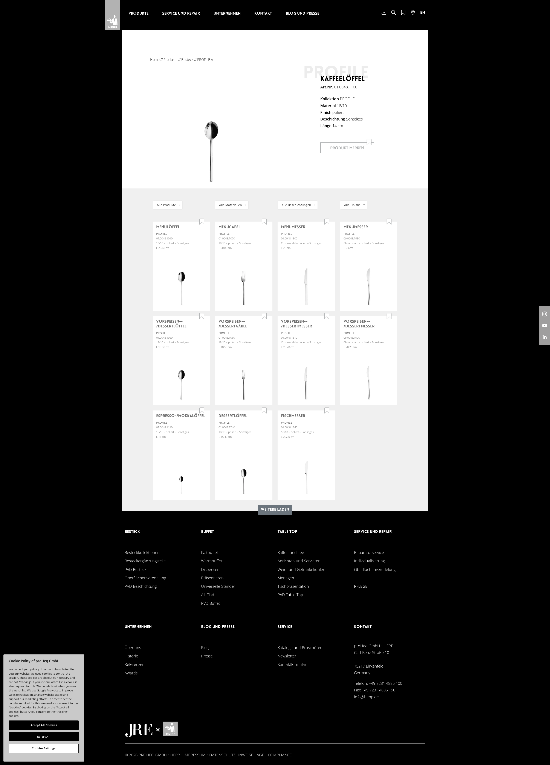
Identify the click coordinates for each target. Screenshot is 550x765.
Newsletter (287, 656)
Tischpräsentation (293, 586)
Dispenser (210, 569)
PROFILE (203, 59)
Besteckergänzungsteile (145, 560)
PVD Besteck (136, 569)
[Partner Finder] (413, 15)
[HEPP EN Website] (422, 16)
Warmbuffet (211, 560)
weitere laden (275, 510)
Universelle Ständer (218, 586)
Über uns (133, 647)
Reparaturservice (369, 552)
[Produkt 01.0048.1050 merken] (201, 316)
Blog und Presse (302, 14)
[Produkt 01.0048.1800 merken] (326, 221)
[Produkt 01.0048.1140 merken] (326, 410)
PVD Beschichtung (141, 586)
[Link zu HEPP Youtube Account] (544, 325)
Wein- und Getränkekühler (301, 569)
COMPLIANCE (280, 754)
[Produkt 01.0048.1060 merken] (264, 316)
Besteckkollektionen (142, 552)
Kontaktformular (292, 664)
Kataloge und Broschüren (300, 647)
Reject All (44, 737)
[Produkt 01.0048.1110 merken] (201, 410)
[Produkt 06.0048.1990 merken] (389, 316)
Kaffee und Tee (291, 552)
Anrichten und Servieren (299, 560)
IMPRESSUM (195, 754)
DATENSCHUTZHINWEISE (231, 754)
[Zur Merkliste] (403, 15)
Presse (207, 656)
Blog (205, 647)
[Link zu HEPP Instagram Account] (544, 313)
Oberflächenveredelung (145, 577)
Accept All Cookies (44, 725)
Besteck (187, 59)
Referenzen (135, 664)
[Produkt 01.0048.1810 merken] (326, 316)
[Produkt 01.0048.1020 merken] (264, 221)
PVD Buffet (210, 603)
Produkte (138, 14)
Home (155, 59)
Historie (131, 656)
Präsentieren (212, 577)
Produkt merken (347, 148)
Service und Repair (181, 14)
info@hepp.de (366, 696)
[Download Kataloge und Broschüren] (384, 16)
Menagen (286, 577)
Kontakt (263, 14)
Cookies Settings (44, 748)
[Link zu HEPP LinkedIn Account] (544, 336)
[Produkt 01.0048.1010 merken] (201, 221)
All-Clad (207, 594)
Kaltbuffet (209, 552)
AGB (260, 754)
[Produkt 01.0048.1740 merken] (264, 410)
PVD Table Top (290, 594)
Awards (131, 673)
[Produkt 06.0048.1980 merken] (389, 221)
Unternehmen (227, 14)
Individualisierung (369, 560)
